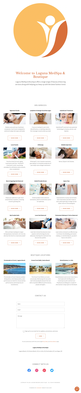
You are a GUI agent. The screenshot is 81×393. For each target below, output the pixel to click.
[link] (29, 370)
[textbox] (40, 304)
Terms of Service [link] (53, 341)
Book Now (14, 138)
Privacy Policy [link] (45, 341)
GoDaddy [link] (39, 387)
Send (40, 336)
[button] (77, 389)
